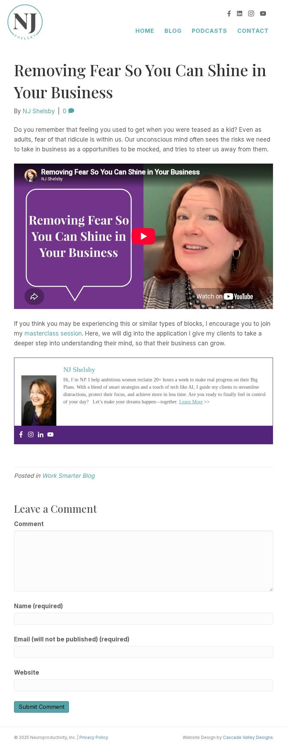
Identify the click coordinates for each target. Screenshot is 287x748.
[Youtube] (50, 435)
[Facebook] (21, 435)
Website (26, 672)
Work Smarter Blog (68, 475)
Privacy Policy (93, 737)
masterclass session (53, 333)
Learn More (191, 401)
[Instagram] (31, 435)
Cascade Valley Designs (248, 737)
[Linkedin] (40, 435)
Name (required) (38, 606)
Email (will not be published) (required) (72, 639)
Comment (29, 523)
